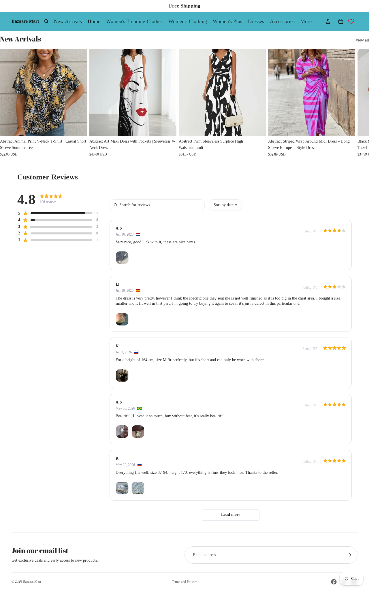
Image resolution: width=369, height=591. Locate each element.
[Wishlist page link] (351, 21)
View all (362, 40)
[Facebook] (333, 581)
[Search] (46, 21)
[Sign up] (349, 555)
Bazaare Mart (32, 581)
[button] (54, 213)
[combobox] (225, 205)
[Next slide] (351, 102)
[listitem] (306, 21)
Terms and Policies (184, 582)
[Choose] (78, 127)
